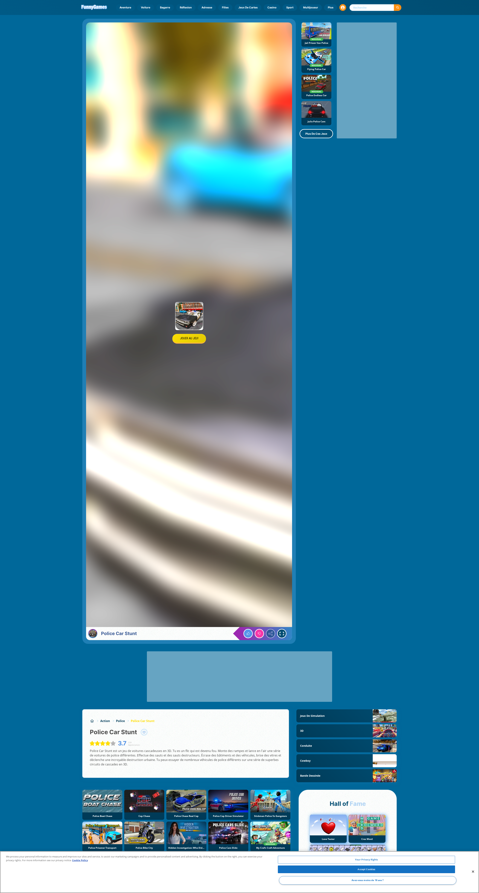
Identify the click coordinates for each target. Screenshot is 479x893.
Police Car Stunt (143, 721)
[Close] (473, 872)
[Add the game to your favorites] (144, 732)
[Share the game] (270, 633)
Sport (289, 7)
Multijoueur (310, 7)
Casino (272, 7)
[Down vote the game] (259, 633)
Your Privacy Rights (366, 859)
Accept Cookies (366, 869)
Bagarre (165, 7)
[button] (342, 7)
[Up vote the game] (248, 633)
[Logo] (94, 7)
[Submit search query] (397, 7)
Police (120, 721)
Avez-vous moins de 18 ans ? (368, 880)
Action (105, 721)
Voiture (145, 7)
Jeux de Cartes (248, 7)
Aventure (125, 7)
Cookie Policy (80, 860)
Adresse (207, 7)
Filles (225, 7)
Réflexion (186, 7)
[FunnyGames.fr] (92, 721)
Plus (330, 7)
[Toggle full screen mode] (281, 633)
